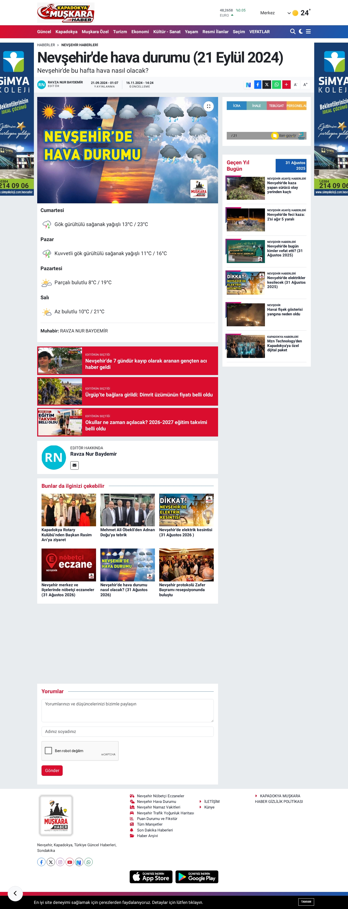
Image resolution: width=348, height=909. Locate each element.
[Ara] (293, 31)
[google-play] (197, 876)
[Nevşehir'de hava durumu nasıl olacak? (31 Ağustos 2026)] (127, 564)
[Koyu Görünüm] (300, 31)
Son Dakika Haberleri (155, 830)
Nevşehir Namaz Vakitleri (158, 807)
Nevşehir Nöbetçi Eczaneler (160, 796)
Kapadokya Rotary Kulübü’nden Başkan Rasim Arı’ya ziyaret (67, 534)
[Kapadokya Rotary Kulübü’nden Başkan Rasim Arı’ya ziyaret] (69, 509)
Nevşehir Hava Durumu (156, 801)
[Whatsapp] (88, 862)
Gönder (52, 770)
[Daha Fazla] (286, 84)
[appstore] (152, 876)
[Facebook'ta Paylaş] (257, 84)
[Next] (79, 862)
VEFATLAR (259, 31)
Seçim (239, 31)
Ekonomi (140, 31)
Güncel (44, 31)
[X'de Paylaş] (266, 84)
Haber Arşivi (147, 835)
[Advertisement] (130, 643)
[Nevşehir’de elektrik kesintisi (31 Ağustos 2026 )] (186, 509)
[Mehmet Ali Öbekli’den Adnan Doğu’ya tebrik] (127, 509)
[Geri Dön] (15, 893)
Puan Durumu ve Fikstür (157, 818)
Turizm (120, 31)
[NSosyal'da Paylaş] (248, 84)
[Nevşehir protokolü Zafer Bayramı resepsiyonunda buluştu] (186, 564)
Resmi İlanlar (216, 31)
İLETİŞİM (212, 801)
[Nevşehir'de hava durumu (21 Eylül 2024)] (127, 150)
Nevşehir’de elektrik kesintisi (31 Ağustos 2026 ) (185, 532)
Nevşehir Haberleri (79, 45)
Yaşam (191, 31)
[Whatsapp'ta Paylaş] (276, 84)
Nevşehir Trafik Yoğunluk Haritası (165, 813)
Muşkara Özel (95, 31)
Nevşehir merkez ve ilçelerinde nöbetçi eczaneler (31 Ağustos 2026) (68, 589)
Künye (209, 807)
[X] (51, 862)
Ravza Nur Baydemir (93, 454)
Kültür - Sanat (167, 31)
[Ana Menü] (307, 31)
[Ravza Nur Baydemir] (54, 456)
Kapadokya (66, 31)
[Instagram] (60, 862)
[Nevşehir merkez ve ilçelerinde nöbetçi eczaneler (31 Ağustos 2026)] (69, 564)
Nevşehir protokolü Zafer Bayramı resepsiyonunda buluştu (182, 589)
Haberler (46, 45)
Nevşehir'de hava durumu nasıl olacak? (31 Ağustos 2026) (124, 589)
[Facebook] (41, 862)
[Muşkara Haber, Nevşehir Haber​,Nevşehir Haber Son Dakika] (66, 12)
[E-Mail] (74, 465)
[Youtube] (69, 862)
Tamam (306, 901)
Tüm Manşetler (150, 824)
